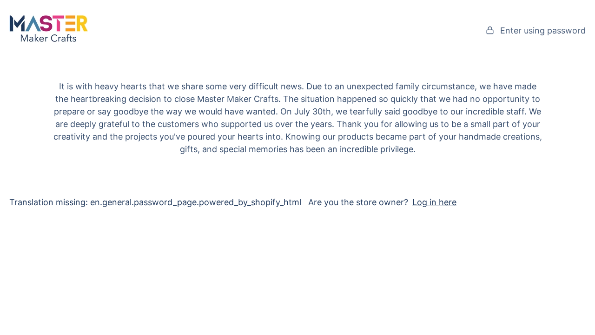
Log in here (434, 202)
